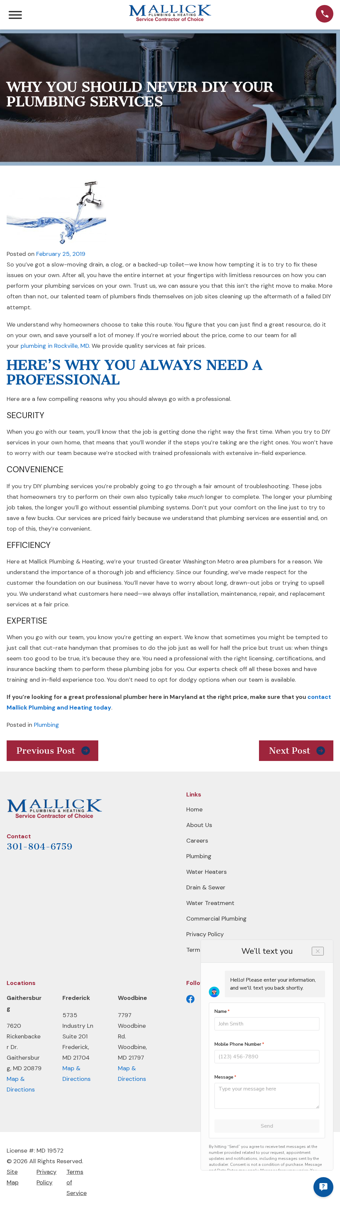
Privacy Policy (205, 934)
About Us (199, 825)
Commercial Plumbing (216, 919)
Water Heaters (206, 872)
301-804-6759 (39, 846)
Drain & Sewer (205, 887)
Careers (197, 841)
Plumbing (46, 725)
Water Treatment (210, 903)
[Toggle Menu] (15, 15)
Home (194, 809)
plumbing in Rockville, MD (55, 346)
